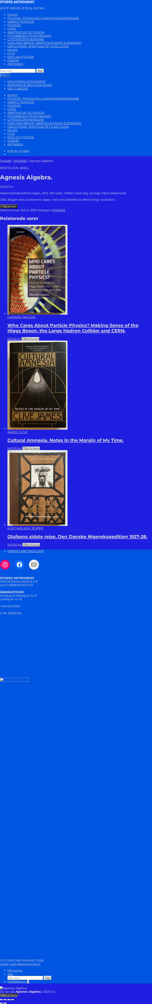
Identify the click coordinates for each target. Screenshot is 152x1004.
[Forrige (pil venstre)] (1, 1003)
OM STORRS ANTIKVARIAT (26, 81)
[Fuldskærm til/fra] (5, 999)
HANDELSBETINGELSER (25, 551)
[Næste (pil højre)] (5, 1003)
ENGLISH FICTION (20, 57)
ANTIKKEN (15, 64)
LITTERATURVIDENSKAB (25, 39)
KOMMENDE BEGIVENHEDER (29, 85)
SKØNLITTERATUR (20, 22)
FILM (11, 53)
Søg (40, 70)
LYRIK (11, 29)
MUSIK (12, 50)
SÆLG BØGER (17, 88)
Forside (5, 161)
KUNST (12, 14)
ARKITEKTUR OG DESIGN (25, 32)
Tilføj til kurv (8, 206)
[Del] (8, 999)
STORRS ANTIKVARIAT (17, 2)
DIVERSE (14, 25)
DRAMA (13, 60)
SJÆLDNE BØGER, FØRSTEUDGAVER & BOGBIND (44, 43)
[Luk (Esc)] (12, 999)
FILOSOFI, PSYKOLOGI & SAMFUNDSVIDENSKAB (43, 18)
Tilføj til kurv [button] (30, 339)
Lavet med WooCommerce (20, 964)
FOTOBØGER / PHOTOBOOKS (29, 36)
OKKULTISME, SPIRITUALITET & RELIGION (38, 46)
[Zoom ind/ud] (1, 999)
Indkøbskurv (18, 981)
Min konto (15, 970)
